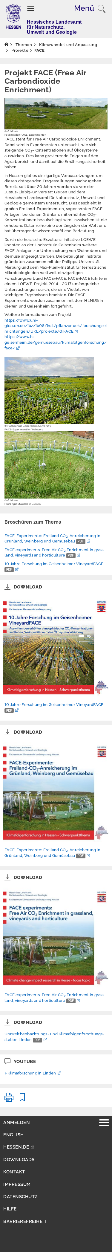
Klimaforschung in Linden (31, 1073)
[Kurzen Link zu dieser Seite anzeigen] (22, 1099)
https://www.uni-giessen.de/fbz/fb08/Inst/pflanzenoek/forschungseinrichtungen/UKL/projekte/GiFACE (55, 326)
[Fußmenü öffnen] (104, 1123)
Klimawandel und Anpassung (67, 44)
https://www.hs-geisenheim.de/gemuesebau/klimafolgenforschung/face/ (55, 342)
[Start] (6, 44)
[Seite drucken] (8, 1099)
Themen (23, 44)
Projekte (19, 50)
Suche (102, 9)
